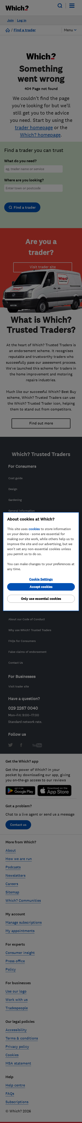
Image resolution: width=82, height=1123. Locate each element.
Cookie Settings (41, 579)
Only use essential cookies (41, 598)
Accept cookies (41, 587)
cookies (34, 529)
